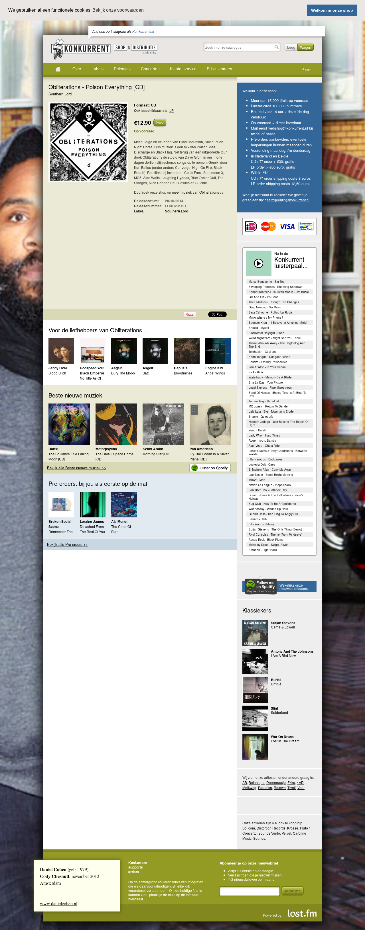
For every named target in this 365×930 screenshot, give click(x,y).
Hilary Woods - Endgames (266, 459)
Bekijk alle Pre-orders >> (67, 544)
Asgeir (116, 367)
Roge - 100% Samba (262, 441)
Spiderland (279, 712)
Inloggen (306, 69)
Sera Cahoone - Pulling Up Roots (271, 312)
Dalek (53, 448)
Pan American (201, 448)
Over (76, 68)
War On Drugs (282, 736)
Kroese (292, 827)
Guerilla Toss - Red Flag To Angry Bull (273, 514)
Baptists (181, 367)
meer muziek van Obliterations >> (198, 192)
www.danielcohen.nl (58, 903)
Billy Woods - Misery (262, 524)
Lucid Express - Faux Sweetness (270, 388)
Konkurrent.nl (142, 31)
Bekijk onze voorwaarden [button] (118, 10)
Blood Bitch (57, 372)
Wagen (305, 47)
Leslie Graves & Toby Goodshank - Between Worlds (278, 452)
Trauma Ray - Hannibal (264, 401)
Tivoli (291, 787)
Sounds (259, 838)
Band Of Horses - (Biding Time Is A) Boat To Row (278, 394)
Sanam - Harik (258, 519)
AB (244, 782)
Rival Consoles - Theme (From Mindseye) (275, 534)
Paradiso (265, 787)
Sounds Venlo (269, 833)
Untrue (276, 683)
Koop (159, 122)
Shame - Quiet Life (261, 417)
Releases (122, 68)
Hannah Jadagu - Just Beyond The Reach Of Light (279, 423)
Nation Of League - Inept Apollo (270, 485)
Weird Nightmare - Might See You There (275, 338)
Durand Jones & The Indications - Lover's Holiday (276, 497)
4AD (300, 782)
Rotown (280, 787)
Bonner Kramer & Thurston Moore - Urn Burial (279, 292)
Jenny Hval (57, 367)
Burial (276, 679)
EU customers (219, 68)
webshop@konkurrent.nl (288, 128)
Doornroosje (276, 782)
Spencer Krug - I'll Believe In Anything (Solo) (278, 323)
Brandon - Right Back (263, 550)
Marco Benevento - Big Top (267, 282)
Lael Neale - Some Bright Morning (271, 475)
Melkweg (249, 787)
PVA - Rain (256, 372)
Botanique (257, 782)
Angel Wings (215, 372)
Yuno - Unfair (257, 430)
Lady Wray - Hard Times (264, 435)
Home (57, 69)
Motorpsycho (106, 448)
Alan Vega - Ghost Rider (265, 446)
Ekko (291, 782)
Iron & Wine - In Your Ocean (267, 367)
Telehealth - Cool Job (263, 352)
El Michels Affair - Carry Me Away (270, 470)
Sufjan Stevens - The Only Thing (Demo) (275, 529)
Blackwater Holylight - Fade (266, 333)
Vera (301, 787)
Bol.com (248, 827)
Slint (274, 708)
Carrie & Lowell (283, 626)
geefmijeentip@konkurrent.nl (287, 199)
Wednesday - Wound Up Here (268, 509)
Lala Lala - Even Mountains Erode (271, 411)
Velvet (286, 833)
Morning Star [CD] (156, 453)
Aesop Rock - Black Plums (266, 540)
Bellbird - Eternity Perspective (268, 362)
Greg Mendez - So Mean (265, 307)
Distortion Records (271, 827)
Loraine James (92, 521)
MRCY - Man (257, 480)
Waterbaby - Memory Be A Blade (270, 377)
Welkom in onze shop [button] (332, 10)
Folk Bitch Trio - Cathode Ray (268, 490)
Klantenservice (183, 68)
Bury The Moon (123, 372)
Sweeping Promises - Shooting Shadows (275, 287)
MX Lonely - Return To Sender (269, 406)
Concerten (150, 68)
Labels (98, 68)
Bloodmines (183, 372)
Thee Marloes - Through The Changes (274, 302)
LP (171, 110)
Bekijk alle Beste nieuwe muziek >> (76, 467)
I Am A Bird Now (283, 655)
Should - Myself (259, 328)
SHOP (120, 47)
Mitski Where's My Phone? (266, 317)
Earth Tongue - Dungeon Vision (269, 357)
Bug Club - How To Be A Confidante (272, 504)
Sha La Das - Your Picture (266, 382)
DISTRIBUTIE (144, 49)
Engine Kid (214, 367)
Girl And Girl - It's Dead (264, 297)
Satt (146, 372)
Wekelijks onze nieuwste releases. (294, 587)
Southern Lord (60, 94)
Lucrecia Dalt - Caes (262, 464)
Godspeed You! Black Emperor (92, 370)
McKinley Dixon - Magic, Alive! (268, 545)
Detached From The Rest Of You (92, 529)
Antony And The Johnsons (292, 651)
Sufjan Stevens (283, 622)
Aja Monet (119, 521)
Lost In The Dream (285, 740)
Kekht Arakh (153, 448)
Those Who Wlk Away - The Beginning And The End (277, 345)
